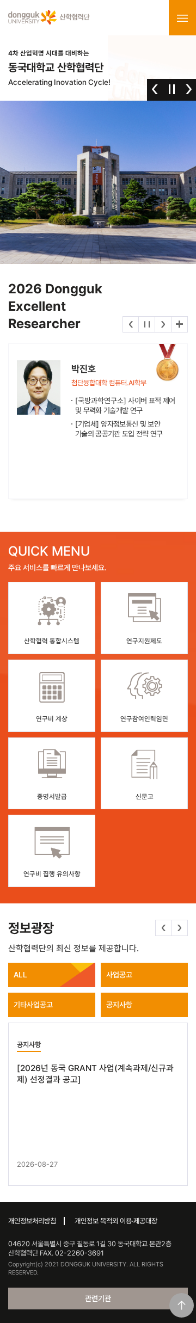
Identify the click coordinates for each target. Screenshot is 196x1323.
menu (182, 17)
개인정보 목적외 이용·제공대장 (116, 1221)
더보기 (179, 324)
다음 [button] (189, 89)
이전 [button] (155, 89)
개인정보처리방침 (32, 1221)
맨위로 (181, 1305)
